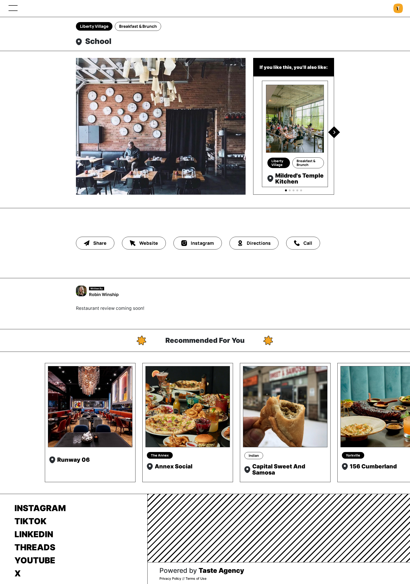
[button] (334, 132)
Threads (34, 547)
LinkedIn (33, 534)
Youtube (34, 560)
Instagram (40, 508)
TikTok (30, 521)
